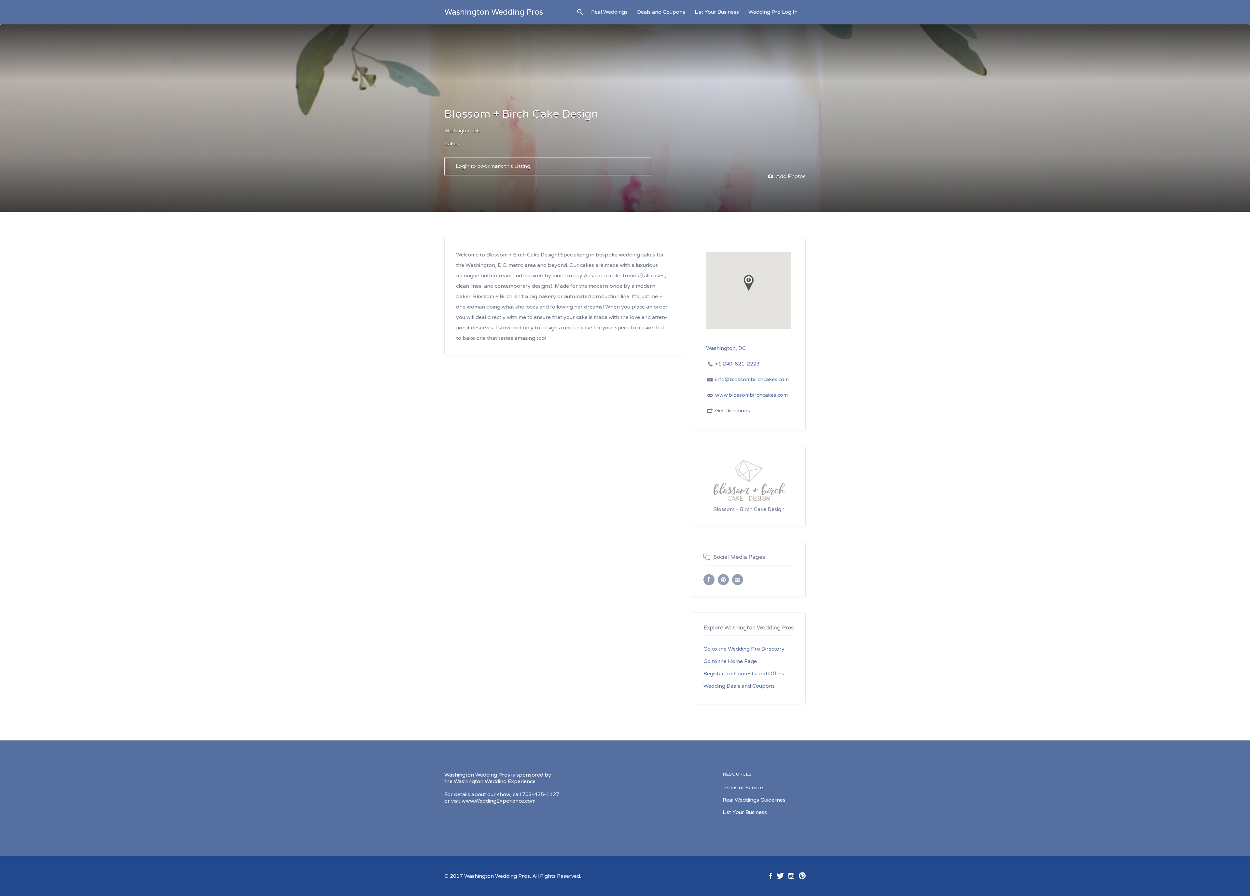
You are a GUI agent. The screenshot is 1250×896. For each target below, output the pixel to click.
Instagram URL (737, 579)
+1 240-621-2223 (737, 364)
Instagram (791, 876)
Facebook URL (709, 579)
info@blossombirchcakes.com (752, 379)
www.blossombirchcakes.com (751, 395)
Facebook (770, 876)
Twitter (780, 876)
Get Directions (732, 410)
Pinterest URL (723, 579)
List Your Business (717, 12)
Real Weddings (609, 12)
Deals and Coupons (661, 12)
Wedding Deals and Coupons (739, 686)
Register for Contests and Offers (743, 673)
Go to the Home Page (730, 661)
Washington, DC (462, 131)
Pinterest (802, 876)
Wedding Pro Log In (773, 12)
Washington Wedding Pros (493, 12)
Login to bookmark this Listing (493, 166)
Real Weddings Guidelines (754, 800)
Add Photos (790, 176)
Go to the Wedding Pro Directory (744, 649)
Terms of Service (743, 787)
